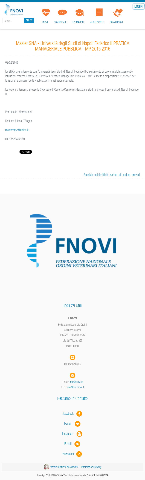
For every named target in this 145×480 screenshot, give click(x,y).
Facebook (69, 413)
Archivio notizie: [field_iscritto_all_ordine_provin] (112, 175)
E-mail (68, 444)
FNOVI (45, 22)
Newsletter (69, 454)
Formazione (78, 22)
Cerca (29, 20)
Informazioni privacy (91, 467)
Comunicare (60, 22)
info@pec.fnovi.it (75, 387)
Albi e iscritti (97, 22)
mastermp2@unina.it (16, 130)
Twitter (69, 424)
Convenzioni (116, 22)
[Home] (14, 9)
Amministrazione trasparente (64, 467)
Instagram (69, 434)
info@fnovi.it (76, 382)
